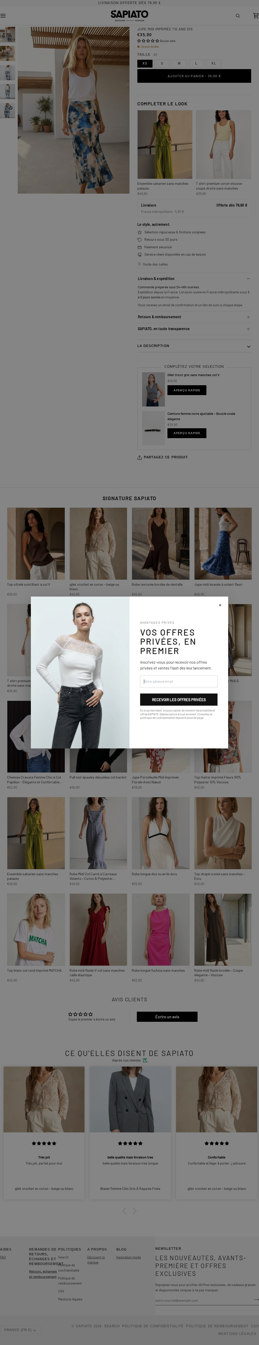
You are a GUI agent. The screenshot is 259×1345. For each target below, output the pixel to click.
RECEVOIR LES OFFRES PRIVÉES (179, 699)
